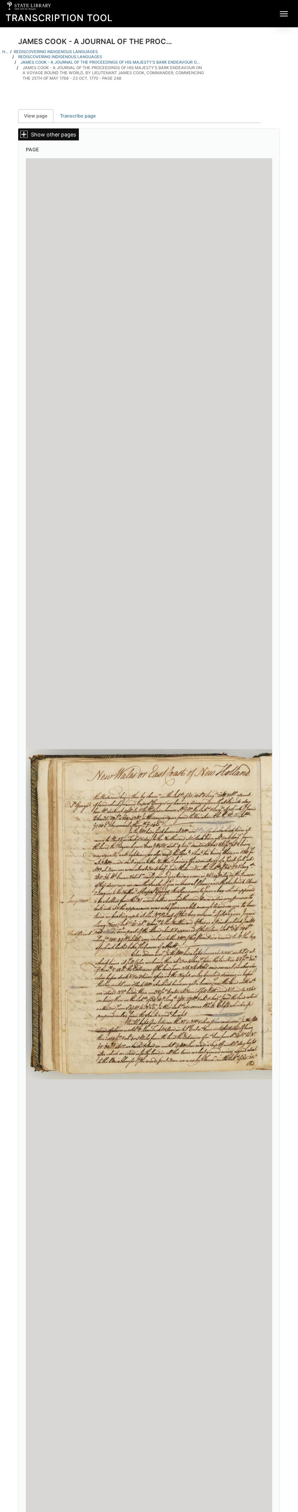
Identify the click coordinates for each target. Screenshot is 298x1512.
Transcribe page (78, 116)
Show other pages (53, 134)
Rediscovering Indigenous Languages (56, 51)
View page (38, 116)
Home (5, 51)
